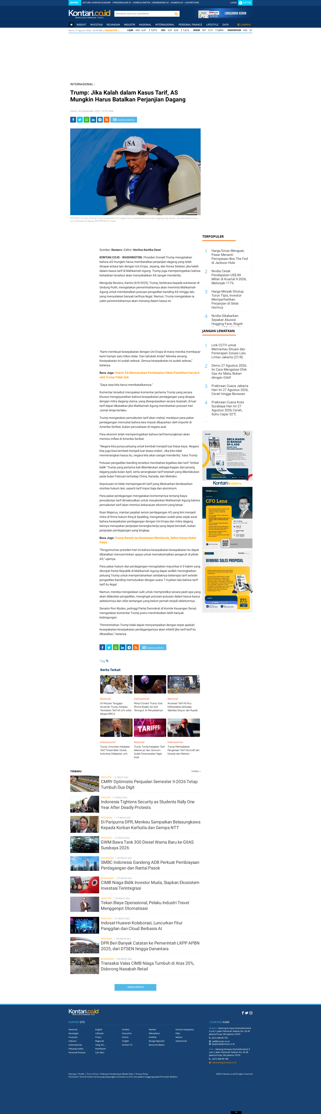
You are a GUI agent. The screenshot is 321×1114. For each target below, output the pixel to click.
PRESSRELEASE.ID (122, 2)
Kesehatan (100, 1048)
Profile (81, 1073)
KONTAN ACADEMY (101, 2)
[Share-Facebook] (73, 120)
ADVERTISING (192, 2)
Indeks (196, 771)
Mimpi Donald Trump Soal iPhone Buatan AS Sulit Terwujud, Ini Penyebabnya (148, 707)
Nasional (145, 24)
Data (226, 24)
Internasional (165, 24)
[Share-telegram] (100, 120)
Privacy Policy (142, 1073)
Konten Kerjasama (185, 1029)
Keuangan (113, 24)
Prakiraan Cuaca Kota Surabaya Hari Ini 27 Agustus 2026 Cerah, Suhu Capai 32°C (227, 408)
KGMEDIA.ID (177, 2)
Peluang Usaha (76, 1048)
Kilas (178, 1033)
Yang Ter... (100, 1044)
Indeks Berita (135, 987)
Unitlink (152, 1037)
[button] (176, 14)
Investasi (96, 24)
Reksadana (154, 1033)
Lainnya (245, 24)
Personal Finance (190, 24)
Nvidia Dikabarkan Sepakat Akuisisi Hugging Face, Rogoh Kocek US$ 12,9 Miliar (227, 322)
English (106, 797)
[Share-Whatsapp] (86, 120)
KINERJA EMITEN (141, 2)
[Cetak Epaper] (222, 17)
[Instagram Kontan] (250, 1012)
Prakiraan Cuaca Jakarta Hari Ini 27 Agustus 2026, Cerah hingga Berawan (229, 390)
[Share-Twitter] (80, 120)
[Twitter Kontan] (246, 1012)
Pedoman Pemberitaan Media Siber (116, 1073)
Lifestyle (212, 24)
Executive (127, 1033)
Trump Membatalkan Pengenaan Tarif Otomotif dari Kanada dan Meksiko (183, 750)
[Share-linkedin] (93, 120)
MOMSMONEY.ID (160, 2)
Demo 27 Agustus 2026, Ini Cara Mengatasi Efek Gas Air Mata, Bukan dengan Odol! (229, 371)
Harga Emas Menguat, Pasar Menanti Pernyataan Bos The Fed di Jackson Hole (229, 257)
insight (81, 24)
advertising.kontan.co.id (223, 1062)
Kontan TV (127, 1044)
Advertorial (181, 1040)
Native (179, 1037)
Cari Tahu (99, 1052)
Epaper (74, 2)
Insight (125, 1040)
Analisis (125, 1029)
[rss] (107, 120)
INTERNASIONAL (81, 84)
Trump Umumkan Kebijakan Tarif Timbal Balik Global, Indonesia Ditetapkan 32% (115, 750)
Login (233, 2)
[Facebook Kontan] (243, 1012)
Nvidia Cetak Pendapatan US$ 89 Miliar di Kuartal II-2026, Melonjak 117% (229, 277)
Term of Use (92, 1073)
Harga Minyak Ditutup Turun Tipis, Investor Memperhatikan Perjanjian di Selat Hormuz (227, 299)
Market (152, 1029)
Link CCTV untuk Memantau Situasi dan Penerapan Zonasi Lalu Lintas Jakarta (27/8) (228, 351)
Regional (99, 1040)
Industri (129, 24)
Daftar (247, 2)
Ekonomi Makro (157, 1044)
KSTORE (87, 2)
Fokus (98, 1037)
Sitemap (72, 1073)
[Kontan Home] (71, 24)
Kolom (125, 1037)
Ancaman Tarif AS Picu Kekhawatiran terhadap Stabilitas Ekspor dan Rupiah (183, 707)
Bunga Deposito (157, 1040)
